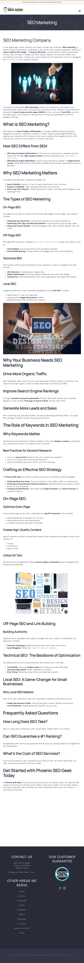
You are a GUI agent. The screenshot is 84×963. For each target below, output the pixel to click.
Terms (58, 955)
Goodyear (22, 910)
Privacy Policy (70, 955)
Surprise (22, 896)
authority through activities (46, 242)
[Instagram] (64, 888)
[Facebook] (60, 888)
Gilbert (22, 914)
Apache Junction (22, 928)
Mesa (22, 933)
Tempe (22, 891)
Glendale (22, 919)
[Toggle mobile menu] (80, 11)
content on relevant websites (43, 648)
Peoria (22, 905)
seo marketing (13, 59)
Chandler (22, 924)
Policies (63, 955)
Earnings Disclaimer (49, 955)
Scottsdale (21, 900)
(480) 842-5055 (55, 2)
